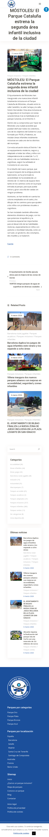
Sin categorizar (15, 514)
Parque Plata (12, 716)
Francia (10, 763)
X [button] (33, 833)
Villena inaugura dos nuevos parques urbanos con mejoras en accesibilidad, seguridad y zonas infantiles (30, 580)
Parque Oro (12, 712)
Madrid (11, 748)
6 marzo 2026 (16, 315)
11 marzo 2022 (17, 53)
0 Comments (15, 257)
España (10, 736)
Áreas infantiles (16, 468)
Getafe (11, 744)
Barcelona (12, 740)
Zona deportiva (16, 518)
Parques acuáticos (17, 495)
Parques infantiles (29, 76)
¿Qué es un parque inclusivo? (19, 783)
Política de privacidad (16, 808)
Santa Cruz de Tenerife (18, 751)
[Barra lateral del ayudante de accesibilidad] (46, 9)
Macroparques (15, 487)
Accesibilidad (15, 464)
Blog (9, 794)
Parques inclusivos (14, 76)
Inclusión (13, 480)
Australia (11, 759)
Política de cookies (15, 812)
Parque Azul (12, 724)
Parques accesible (16, 491)
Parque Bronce (13, 720)
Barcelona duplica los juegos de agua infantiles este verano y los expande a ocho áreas (24, 346)
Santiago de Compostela (18, 755)
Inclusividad (14, 483)
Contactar (11, 798)
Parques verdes (16, 510)
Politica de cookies (21, 833)
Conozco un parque (15, 791)
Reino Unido (12, 767)
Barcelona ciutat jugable (17, 333)
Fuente (10, 244)
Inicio (9, 779)
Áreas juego (14, 472)
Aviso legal (12, 804)
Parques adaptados (17, 499)
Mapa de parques (14, 787)
